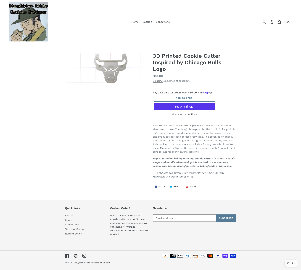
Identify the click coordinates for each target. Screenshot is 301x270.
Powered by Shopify (100, 263)
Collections (72, 224)
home (68, 220)
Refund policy (73, 233)
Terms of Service (75, 229)
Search (69, 215)
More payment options (184, 114)
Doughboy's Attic (82, 263)
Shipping (158, 81)
